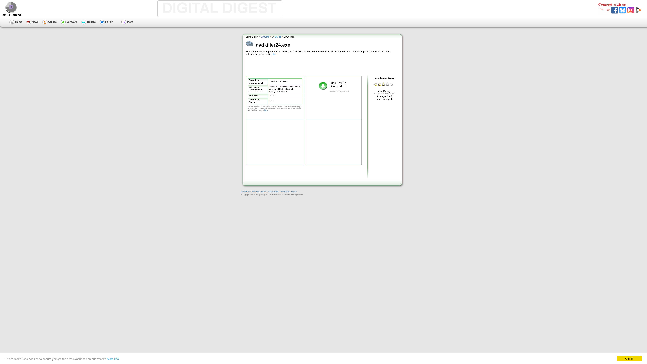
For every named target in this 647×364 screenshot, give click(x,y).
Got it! (629, 358)
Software (71, 21)
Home (18, 21)
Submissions (285, 191)
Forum (109, 21)
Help (257, 191)
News (34, 21)
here (275, 54)
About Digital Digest (248, 191)
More (129, 21)
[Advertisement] (322, 65)
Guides (52, 21)
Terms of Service (273, 191)
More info (113, 359)
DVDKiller (276, 37)
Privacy (263, 191)
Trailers (91, 21)
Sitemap (294, 191)
